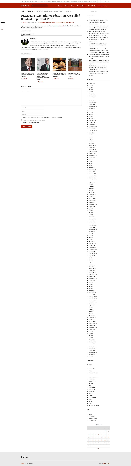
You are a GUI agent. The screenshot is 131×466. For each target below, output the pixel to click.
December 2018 (93, 272)
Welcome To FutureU (94, 405)
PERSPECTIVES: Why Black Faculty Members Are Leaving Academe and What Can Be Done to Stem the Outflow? (99, 33)
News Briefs (92, 389)
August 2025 (92, 108)
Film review (91, 379)
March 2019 (91, 266)
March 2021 (91, 217)
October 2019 (92, 251)
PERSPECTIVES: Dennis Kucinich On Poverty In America (27, 75)
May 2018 (91, 286)
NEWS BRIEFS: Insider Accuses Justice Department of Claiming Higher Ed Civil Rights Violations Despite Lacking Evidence (99, 50)
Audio (90, 366)
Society (63, 22)
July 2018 (91, 282)
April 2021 (91, 215)
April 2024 (91, 141)
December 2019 (93, 247)
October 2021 (92, 202)
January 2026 (92, 98)
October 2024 (92, 128)
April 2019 (91, 264)
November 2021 (93, 200)
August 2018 (92, 280)
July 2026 (91, 85)
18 (92, 440)
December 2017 (93, 297)
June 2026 (91, 87)
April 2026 (91, 92)
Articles (90, 364)
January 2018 (92, 294)
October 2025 (92, 104)
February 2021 (92, 219)
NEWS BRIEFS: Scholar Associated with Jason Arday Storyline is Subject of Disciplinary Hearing (98, 22)
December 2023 (93, 149)
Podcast (91, 395)
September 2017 (93, 303)
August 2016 (92, 329)
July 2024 (91, 135)
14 (101, 437)
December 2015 (93, 346)
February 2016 (92, 342)
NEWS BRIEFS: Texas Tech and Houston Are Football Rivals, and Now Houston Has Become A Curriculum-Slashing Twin (99, 27)
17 (88, 440)
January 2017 (92, 319)
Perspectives (48, 22)
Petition (90, 393)
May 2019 (91, 262)
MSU (90, 385)
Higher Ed (30, 11)
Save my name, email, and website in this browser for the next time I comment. (42, 117)
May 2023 (91, 163)
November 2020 (93, 225)
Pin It (2, 29)
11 (92, 437)
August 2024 (92, 133)
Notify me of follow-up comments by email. (34, 120)
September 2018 (93, 278)
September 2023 (93, 155)
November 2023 (93, 151)
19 (95, 440)
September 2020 (93, 229)
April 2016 (91, 338)
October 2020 (92, 227)
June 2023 (91, 161)
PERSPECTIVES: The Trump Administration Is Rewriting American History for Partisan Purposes (99, 62)
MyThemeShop (106, 463)
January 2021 (92, 221)
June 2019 (91, 260)
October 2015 (92, 350)
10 (88, 437)
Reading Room (81, 5)
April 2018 (91, 288)
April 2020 (91, 239)
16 (108, 437)
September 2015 (93, 352)
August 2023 (92, 157)
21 (101, 440)
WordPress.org (92, 420)
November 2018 (93, 274)
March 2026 (91, 94)
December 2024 (93, 124)
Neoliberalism (92, 387)
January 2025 (92, 122)
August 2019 (92, 256)
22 (105, 440)
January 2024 (92, 147)
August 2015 (92, 354)
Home (60, 5)
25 (92, 443)
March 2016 (91, 340)
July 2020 (91, 233)
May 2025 (91, 114)
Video (90, 403)
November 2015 (93, 348)
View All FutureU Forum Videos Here (98, 5)
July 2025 (91, 110)
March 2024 (91, 143)
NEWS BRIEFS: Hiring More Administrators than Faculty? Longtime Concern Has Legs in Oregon (99, 56)
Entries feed (91, 416)
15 (105, 437)
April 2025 (91, 116)
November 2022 (93, 176)
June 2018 (91, 284)
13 (98, 437)
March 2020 (91, 241)
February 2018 (92, 292)
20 (98, 440)
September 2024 (93, 130)
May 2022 (91, 188)
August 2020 (92, 231)
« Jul (98, 448)
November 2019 (93, 249)
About (66, 5)
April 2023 (91, 165)
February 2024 (92, 145)
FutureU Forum (92, 381)
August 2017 (92, 305)
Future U (25, 6)
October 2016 (92, 325)
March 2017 (91, 315)
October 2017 (92, 301)
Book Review (92, 369)
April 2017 (91, 313)
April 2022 (91, 190)
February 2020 (92, 243)
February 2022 (92, 194)
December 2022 (93, 174)
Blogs (72, 5)
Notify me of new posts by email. (31, 122)
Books (90, 371)
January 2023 (92, 171)
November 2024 (93, 126)
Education (91, 375)
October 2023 (92, 153)
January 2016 (92, 344)
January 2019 (92, 270)
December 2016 (93, 321)
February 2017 (92, 317)
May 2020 (91, 237)
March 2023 (91, 167)
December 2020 (93, 223)
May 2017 (91, 311)
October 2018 (92, 276)
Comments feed (93, 418)
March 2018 (91, 290)
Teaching (91, 401)
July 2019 (91, 258)
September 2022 (93, 180)
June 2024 (91, 137)
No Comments (70, 22)
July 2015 (91, 356)
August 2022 (92, 182)
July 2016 (91, 331)
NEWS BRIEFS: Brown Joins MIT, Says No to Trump (74, 75)
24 (88, 443)
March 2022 (91, 192)
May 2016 (91, 335)
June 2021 (91, 210)
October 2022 (92, 178)
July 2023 (91, 159)
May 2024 (91, 139)
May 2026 (91, 89)
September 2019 (93, 253)
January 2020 (92, 245)
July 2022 (91, 184)
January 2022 (92, 196)
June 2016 (91, 333)
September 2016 (93, 327)
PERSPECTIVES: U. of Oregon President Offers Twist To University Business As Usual (43, 76)
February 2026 (92, 96)
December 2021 (93, 198)
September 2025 (93, 106)
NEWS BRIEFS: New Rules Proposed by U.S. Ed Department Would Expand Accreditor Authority (42, 1)
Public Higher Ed (56, 22)
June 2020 (91, 235)
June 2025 (91, 112)
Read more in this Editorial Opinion (58, 26)
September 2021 (93, 204)
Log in (90, 414)
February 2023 (92, 169)
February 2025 (92, 120)
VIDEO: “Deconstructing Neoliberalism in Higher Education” (59, 75)
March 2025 (91, 118)
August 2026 (92, 83)
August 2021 (92, 206)
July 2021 (91, 208)
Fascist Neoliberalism (94, 377)
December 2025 (93, 100)
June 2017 (91, 309)
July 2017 (91, 307)
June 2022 (91, 186)
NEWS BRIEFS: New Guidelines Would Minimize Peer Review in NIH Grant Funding (83, 1)
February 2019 (92, 268)
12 (95, 437)
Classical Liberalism (93, 373)
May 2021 (91, 212)
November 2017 (93, 299)
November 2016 (93, 323)
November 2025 (93, 102)
